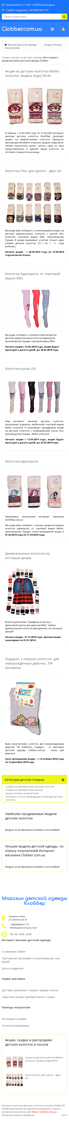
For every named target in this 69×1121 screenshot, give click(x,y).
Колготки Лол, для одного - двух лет (33, 171)
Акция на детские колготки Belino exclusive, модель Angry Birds (32, 73)
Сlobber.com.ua (22, 29)
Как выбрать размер (14, 1019)
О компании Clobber (14, 951)
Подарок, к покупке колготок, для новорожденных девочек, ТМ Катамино (32, 663)
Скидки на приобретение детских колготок (29, 786)
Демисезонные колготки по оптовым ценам (27, 555)
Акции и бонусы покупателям (22, 793)
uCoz (64, 1115)
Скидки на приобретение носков (24, 789)
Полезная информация (15, 1025)
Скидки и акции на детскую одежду (22, 57)
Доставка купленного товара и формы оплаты (30, 990)
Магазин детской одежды (22, 44)
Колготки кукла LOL (20, 368)
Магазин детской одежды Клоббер (34, 901)
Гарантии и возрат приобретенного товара (28, 997)
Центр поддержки (12, 968)
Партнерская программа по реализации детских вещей (31, 960)
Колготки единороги (21, 461)
